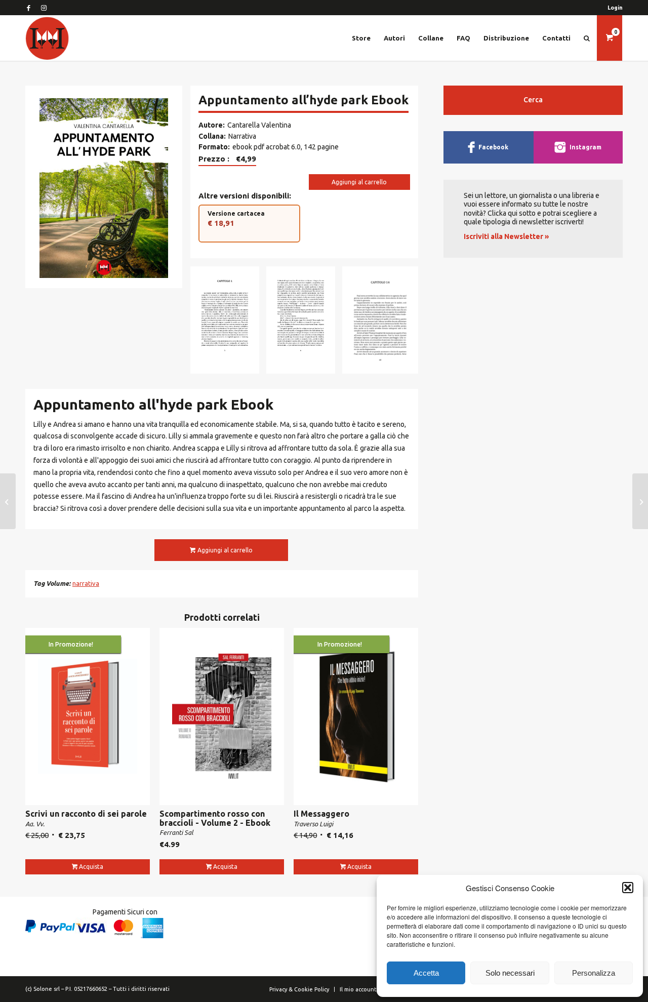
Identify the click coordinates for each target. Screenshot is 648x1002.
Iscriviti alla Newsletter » (506, 236)
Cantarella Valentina (259, 125)
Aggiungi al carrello (359, 182)
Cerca (533, 100)
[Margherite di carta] (640, 501)
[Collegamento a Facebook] (28, 7)
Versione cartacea (236, 218)
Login (615, 8)
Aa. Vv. (35, 823)
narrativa (85, 583)
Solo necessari (510, 973)
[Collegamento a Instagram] (43, 7)
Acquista (91, 866)
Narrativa (242, 136)
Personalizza (593, 973)
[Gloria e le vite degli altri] (8, 501)
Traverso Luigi (313, 823)
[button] (628, 888)
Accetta (426, 973)
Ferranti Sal (176, 832)
